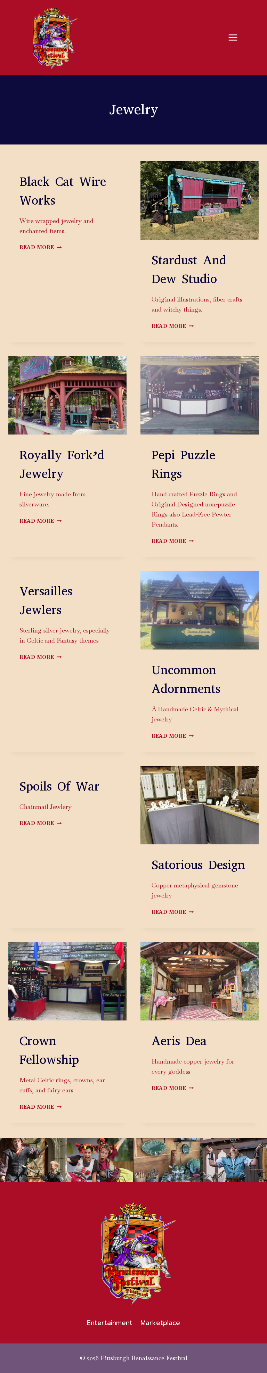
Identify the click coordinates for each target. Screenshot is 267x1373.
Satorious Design (198, 865)
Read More (40, 247)
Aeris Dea (179, 1041)
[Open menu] (233, 37)
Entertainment (109, 1323)
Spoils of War (59, 786)
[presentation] (199, 200)
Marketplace (160, 1323)
